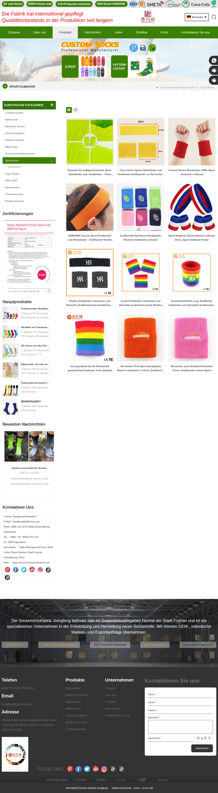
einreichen (202, 748)
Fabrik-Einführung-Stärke (29, 477)
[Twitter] (24, 570)
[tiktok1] (48, 570)
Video (118, 32)
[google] (121, 779)
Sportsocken (189, 87)
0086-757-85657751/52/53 (18, 688)
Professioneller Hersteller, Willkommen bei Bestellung (36, 308)
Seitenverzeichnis (121, 788)
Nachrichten (93, 32)
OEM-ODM (11, 180)
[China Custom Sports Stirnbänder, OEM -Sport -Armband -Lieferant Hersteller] (191, 141)
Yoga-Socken (12, 173)
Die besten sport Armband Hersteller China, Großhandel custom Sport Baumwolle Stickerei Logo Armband (192, 368)
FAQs (164, 32)
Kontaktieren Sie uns (196, 32)
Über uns (39, 32)
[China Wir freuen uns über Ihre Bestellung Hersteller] (10, 351)
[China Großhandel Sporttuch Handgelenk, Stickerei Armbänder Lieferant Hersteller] (140, 207)
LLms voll (147, 788)
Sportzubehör (14, 167)
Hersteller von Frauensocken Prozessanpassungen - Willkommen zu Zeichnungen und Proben (36, 327)
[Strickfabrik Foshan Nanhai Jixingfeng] (148, 17)
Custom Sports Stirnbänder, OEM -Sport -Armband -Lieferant (192, 172)
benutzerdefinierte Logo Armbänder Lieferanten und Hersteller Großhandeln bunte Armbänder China (191, 303)
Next (54, 250)
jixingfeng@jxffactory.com (17, 704)
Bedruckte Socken (15, 126)
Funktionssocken (14, 112)
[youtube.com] (141, 779)
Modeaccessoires (14, 201)
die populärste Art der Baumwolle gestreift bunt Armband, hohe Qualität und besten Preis (90, 368)
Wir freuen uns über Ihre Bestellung (36, 345)
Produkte (65, 32)
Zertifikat (141, 32)
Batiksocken (11, 119)
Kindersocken (12, 187)
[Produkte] (109, 59)
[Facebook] (16, 570)
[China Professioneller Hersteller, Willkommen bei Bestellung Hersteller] (10, 314)
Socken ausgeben (15, 133)
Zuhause (14, 32)
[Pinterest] (7, 570)
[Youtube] (32, 570)
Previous (4, 250)
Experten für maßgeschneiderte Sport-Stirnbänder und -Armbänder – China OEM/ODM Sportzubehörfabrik (90, 172)
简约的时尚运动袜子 (31, 401)
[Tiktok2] (7, 577)
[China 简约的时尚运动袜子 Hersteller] (10, 407)
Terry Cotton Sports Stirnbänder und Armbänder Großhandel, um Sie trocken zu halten (141, 172)
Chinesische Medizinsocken (20, 153)
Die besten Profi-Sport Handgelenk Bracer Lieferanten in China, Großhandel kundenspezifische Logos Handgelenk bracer (140, 368)
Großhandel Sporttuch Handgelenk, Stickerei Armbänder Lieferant (140, 237)
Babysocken (11, 146)
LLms (137, 788)
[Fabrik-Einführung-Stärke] (29, 451)
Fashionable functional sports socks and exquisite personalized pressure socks (36, 383)
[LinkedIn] (80, 779)
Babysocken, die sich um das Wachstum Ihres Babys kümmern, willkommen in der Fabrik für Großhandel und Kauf (36, 364)
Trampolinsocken (14, 194)
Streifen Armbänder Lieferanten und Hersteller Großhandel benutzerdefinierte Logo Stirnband (90, 303)
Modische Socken (14, 140)
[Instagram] (40, 570)
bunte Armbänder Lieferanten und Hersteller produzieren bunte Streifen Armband (140, 303)
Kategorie (175, 87)
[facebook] (162, 779)
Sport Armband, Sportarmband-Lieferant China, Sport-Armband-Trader (191, 237)
